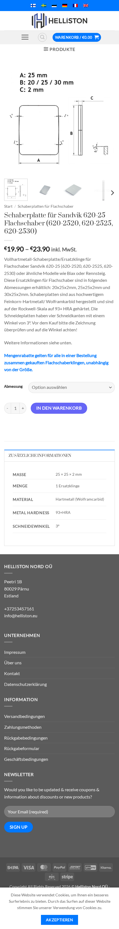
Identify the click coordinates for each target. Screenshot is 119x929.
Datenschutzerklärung (25, 684)
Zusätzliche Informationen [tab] (40, 455)
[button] (24, 37)
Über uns (13, 662)
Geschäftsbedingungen (26, 759)
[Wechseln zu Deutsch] (65, 5)
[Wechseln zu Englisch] (86, 5)
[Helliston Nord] (59, 20)
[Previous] (13, 119)
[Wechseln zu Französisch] (75, 5)
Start (8, 206)
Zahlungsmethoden (23, 727)
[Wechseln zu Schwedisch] (43, 5)
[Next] (106, 119)
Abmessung (13, 387)
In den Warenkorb (59, 407)
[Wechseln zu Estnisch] (54, 5)
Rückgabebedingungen (26, 737)
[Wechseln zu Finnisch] (33, 5)
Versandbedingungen (24, 716)
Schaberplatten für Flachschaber (46, 206)
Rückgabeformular (21, 748)
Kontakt (12, 673)
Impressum (14, 652)
